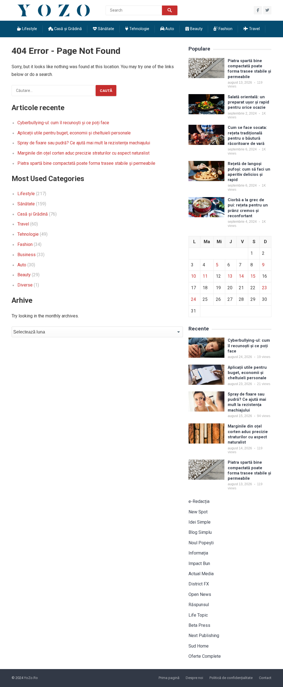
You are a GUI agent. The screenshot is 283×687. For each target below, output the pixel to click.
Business (26, 254)
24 (193, 299)
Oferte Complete (204, 656)
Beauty (196, 28)
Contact (265, 678)
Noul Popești (201, 542)
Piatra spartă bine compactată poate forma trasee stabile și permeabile (86, 163)
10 (193, 276)
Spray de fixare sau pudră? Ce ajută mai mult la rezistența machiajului (83, 142)
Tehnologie (138, 28)
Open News (199, 594)
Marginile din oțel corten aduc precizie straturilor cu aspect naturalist (83, 153)
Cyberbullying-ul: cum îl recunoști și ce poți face (63, 122)
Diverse (25, 285)
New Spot (198, 511)
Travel (254, 28)
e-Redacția (198, 501)
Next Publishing (203, 635)
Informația (198, 553)
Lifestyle (29, 28)
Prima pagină (169, 678)
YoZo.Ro (31, 678)
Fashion (225, 28)
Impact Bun (199, 563)
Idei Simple (199, 522)
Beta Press (199, 625)
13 (229, 276)
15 (252, 276)
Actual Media (201, 573)
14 (241, 276)
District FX (198, 584)
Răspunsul (198, 604)
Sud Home (198, 646)
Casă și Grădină (67, 28)
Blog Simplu (200, 532)
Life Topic (198, 615)
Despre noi (194, 678)
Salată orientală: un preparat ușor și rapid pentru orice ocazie (248, 102)
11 (205, 276)
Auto (169, 28)
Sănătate (105, 28)
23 (264, 287)
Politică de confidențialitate (231, 678)
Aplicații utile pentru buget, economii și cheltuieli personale (74, 133)
